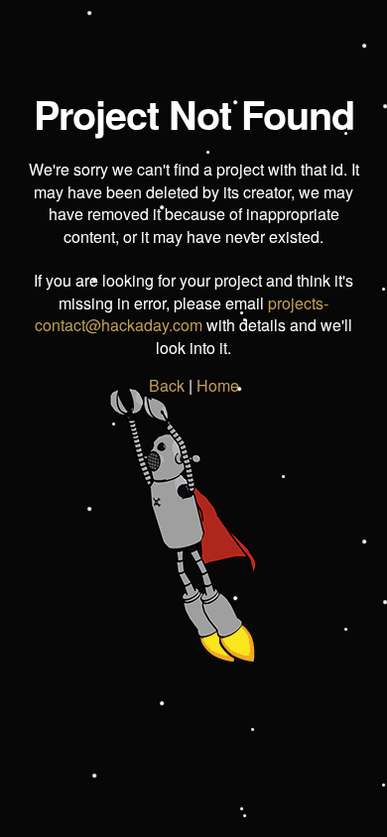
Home (217, 385)
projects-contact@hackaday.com (181, 314)
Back (167, 385)
